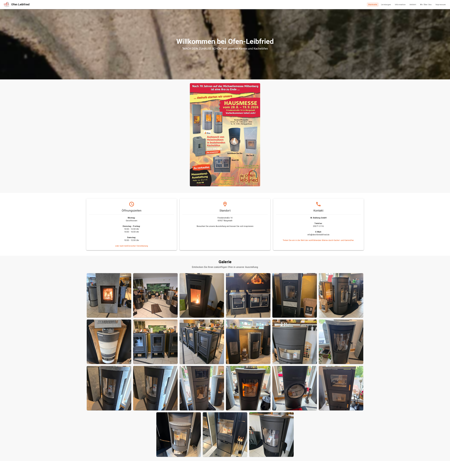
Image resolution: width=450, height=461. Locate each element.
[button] (109, 295)
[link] (16, 4)
